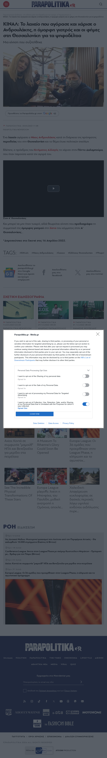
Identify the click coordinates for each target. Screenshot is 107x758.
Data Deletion (38, 423)
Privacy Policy (68, 423)
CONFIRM (35, 414)
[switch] (85, 376)
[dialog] (53, 379)
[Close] (98, 334)
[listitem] (53, 370)
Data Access (53, 423)
